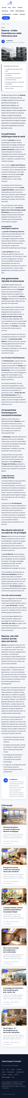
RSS (13, 1077)
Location (15, 14)
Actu (9, 7)
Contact (5, 18)
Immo (14, 7)
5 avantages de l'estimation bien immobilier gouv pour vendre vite (13, 990)
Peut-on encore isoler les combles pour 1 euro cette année (11, 950)
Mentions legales (6, 1077)
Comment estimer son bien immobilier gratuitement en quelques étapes (13, 910)
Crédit (12, 11)
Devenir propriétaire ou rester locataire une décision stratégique (11, 829)
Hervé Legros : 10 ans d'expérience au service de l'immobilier (11, 1030)
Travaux (19, 7)
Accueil (4, 7)
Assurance (5, 11)
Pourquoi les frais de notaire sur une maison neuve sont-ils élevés (11, 869)
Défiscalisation (19, 11)
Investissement (6, 14)
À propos (22, 14)
